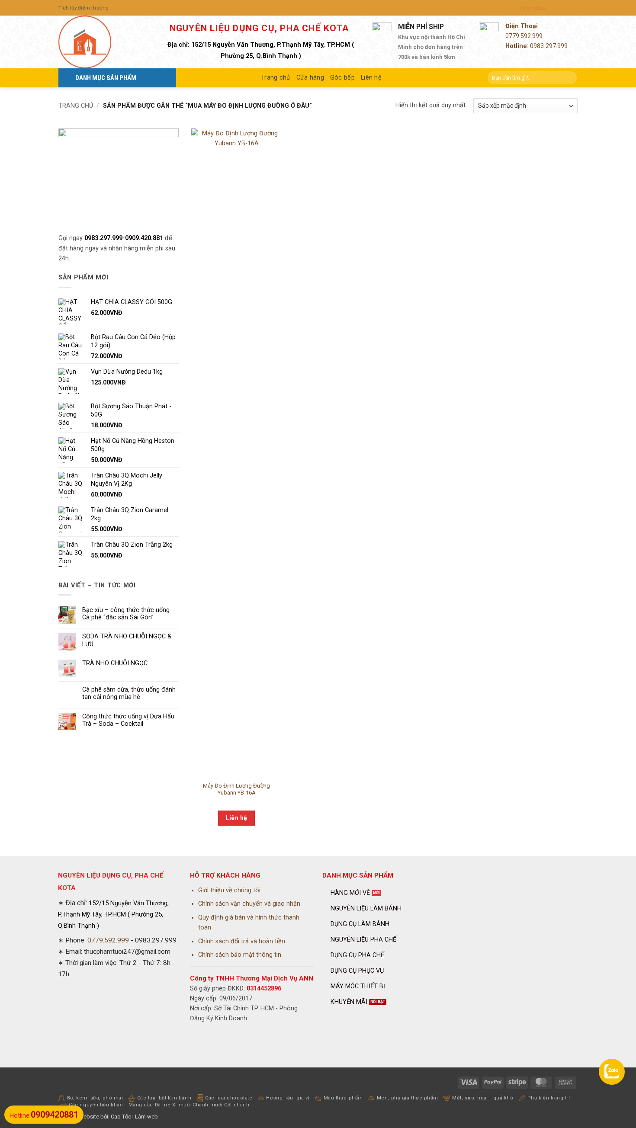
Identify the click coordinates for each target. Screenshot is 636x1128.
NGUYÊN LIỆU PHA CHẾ (363, 939)
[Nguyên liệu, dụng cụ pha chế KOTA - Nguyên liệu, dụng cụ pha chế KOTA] (101, 42)
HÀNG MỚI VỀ (350, 893)
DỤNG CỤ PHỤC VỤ (357, 970)
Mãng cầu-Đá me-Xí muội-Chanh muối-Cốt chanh (189, 1105)
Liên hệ (371, 77)
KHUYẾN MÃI (349, 1002)
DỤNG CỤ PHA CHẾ (357, 955)
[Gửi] (569, 78)
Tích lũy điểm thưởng (83, 8)
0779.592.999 (524, 36)
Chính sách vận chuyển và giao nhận (249, 903)
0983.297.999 (103, 238)
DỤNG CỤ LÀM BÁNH (360, 924)
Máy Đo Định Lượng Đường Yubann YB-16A (236, 789)
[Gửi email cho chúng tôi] (574, 7)
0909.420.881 (144, 238)
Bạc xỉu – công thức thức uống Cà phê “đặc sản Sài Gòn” (126, 613)
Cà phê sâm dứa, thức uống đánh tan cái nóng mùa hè (129, 693)
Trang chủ (275, 77)
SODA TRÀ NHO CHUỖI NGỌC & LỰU (126, 640)
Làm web (146, 1116)
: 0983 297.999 (536, 46)
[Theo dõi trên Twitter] (566, 7)
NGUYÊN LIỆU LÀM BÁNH (366, 908)
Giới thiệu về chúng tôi (229, 890)
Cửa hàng (310, 77)
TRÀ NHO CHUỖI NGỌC (115, 663)
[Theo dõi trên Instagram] (558, 7)
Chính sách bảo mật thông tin (239, 954)
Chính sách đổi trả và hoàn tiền (241, 941)
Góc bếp (342, 77)
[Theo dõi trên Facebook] (551, 7)
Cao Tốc (121, 1116)
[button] (532, 8)
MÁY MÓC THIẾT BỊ (358, 986)
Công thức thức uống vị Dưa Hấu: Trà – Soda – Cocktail (129, 720)
